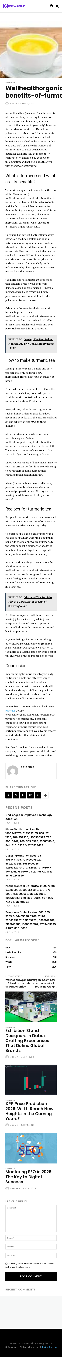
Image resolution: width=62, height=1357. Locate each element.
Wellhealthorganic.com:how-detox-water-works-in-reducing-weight (38, 983)
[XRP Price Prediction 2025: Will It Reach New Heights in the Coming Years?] (31, 1080)
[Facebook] (8, 795)
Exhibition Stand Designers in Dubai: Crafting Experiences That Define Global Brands (27, 1040)
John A (14, 1057)
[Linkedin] (23, 795)
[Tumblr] (38, 795)
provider (10, 710)
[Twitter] (16, 795)
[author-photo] (7, 1057)
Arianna (14, 103)
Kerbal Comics (49, 1347)
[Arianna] (7, 103)
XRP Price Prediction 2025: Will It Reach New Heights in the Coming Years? (29, 1111)
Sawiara (15, 1188)
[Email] (30, 795)
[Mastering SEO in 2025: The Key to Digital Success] (31, 1148)
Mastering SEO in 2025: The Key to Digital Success (28, 1177)
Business (10, 82)
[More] (45, 795)
